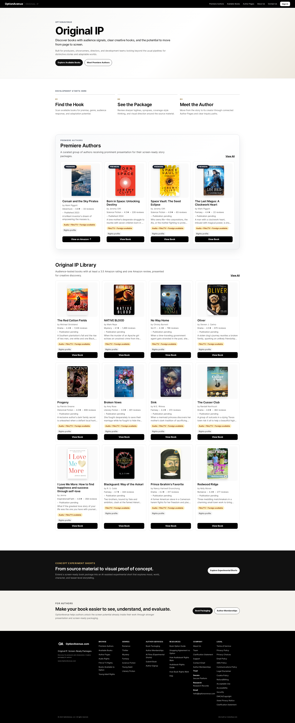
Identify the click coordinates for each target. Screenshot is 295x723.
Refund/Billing (223, 679)
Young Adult (127, 667)
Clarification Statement (203, 654)
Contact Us (272, 4)
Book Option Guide (177, 646)
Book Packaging (202, 611)
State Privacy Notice (225, 700)
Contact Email (199, 663)
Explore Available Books (69, 62)
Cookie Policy (223, 675)
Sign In (285, 4)
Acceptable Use (223, 684)
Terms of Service (224, 646)
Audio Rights (104, 658)
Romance (126, 646)
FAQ (171, 676)
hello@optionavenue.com (203, 693)
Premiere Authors (216, 4)
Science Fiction (129, 663)
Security (220, 692)
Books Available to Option (106, 668)
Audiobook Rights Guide (177, 666)
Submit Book (151, 661)
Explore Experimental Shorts (223, 570)
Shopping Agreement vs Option (179, 651)
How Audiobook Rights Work (179, 658)
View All (230, 156)
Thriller (125, 650)
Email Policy (222, 658)
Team (195, 650)
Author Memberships (227, 611)
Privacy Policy (223, 650)
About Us (261, 4)
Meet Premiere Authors (98, 62)
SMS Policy (222, 663)
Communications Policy (227, 667)
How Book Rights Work (179, 672)
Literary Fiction (128, 671)
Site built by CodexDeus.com (227, 717)
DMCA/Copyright (224, 696)
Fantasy (125, 658)
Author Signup (152, 666)
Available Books (233, 4)
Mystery (125, 654)
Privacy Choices (224, 654)
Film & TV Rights (106, 663)
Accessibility (222, 688)
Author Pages (248, 4)
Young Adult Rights (107, 674)
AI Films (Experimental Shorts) (155, 656)
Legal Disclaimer (224, 671)
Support (196, 658)
